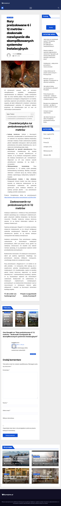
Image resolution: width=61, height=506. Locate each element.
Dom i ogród (10, 17)
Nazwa (5, 403)
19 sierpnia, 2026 (10, 463)
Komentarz (6, 370)
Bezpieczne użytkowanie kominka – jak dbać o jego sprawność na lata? (51, 105)
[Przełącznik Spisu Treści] (31, 114)
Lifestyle (46, 146)
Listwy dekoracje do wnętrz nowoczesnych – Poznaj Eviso (50, 72)
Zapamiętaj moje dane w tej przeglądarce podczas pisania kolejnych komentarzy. (19, 429)
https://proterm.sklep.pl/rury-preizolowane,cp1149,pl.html (20, 197)
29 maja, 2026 (38, 463)
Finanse (46, 138)
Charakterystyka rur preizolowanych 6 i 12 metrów (20, 116)
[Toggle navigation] (31, 8)
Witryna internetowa (8, 418)
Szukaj (45, 16)
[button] (58, 8)
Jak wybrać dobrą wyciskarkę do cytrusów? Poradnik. (51, 88)
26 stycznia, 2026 (39, 481)
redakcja (18, 54)
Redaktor (46, 463)
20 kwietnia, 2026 (10, 481)
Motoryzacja (47, 151)
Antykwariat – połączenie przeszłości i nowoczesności (15, 478)
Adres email (6, 410)
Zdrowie (46, 155)
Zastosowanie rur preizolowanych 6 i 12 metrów (20, 118)
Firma (45, 142)
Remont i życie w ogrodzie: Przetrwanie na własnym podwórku (51, 80)
